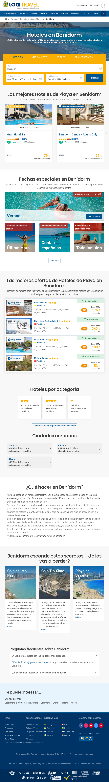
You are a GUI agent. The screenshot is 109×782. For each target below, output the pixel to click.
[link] (28, 133)
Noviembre (33, 703)
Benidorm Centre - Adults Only (78, 134)
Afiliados (29, 739)
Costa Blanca (36, 19)
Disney (34, 14)
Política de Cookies (12, 735)
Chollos (43, 14)
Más (9, 626)
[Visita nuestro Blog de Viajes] (86, 740)
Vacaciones (9, 14)
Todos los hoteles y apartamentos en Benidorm (54, 425)
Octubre (21, 703)
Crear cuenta (81, 5)
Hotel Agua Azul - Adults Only (47, 321)
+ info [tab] (35, 127)
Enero (55, 703)
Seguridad (9, 732)
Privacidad (9, 728)
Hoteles (64, 14)
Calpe (45, 662)
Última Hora (18, 247)
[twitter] (96, 725)
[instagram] (86, 725)
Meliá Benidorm (41, 339)
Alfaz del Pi (17, 662)
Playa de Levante (82, 573)
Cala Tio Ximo (52, 571)
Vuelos (96, 14)
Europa (14, 19)
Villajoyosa (29, 662)
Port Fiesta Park (41, 302)
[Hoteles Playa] (6, 19)
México (50, 735)
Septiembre (10, 703)
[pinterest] (101, 725)
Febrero (64, 703)
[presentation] (3, 133)
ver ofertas (94, 216)
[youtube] (91, 725)
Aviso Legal (9, 724)
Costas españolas (51, 245)
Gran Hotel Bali (16, 134)
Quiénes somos (32, 724)
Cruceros (75, 14)
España (23, 19)
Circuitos (87, 14)
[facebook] (81, 725)
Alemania (50, 728)
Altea (38, 662)
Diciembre (45, 703)
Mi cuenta (94, 5)
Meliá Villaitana (41, 358)
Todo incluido (89, 247)
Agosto (74, 703)
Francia (50, 732)
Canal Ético (9, 739)
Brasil (66, 728)
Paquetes (54, 14)
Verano (14, 215)
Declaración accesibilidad (15, 743)
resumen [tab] (23, 127)
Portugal (50, 724)
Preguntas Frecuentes (35, 732)
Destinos (23, 14)
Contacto (29, 735)
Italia (66, 724)
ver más (54, 260)
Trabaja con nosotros (34, 743)
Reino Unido (69, 732)
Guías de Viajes (32, 728)
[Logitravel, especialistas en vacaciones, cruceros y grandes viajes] (21, 4)
